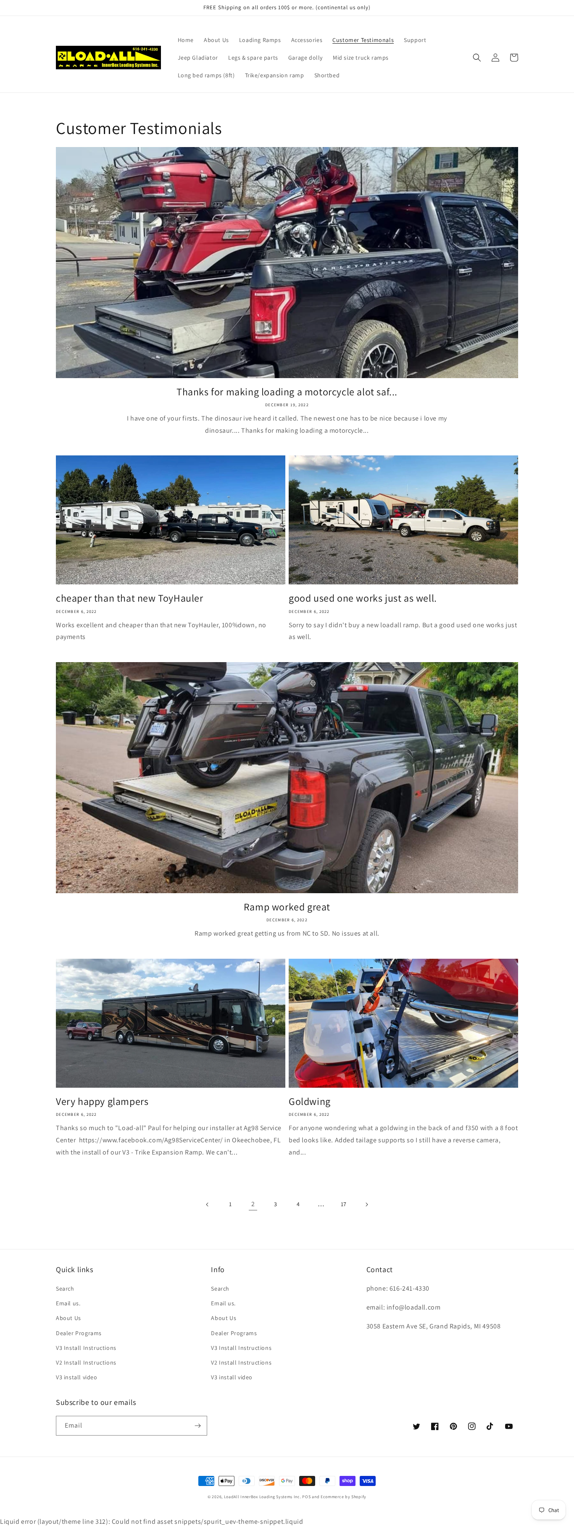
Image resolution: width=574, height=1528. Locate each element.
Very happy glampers (102, 1101)
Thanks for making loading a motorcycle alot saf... (287, 391)
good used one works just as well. (363, 598)
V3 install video (76, 1377)
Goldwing (310, 1101)
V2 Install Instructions (86, 1362)
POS (306, 1496)
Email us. (68, 1303)
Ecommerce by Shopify (343, 1496)
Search (65, 1288)
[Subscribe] (197, 1426)
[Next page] (366, 1204)
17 (344, 1204)
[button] (477, 57)
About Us (68, 1318)
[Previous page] (207, 1204)
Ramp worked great (287, 906)
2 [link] (253, 1203)
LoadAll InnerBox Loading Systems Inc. (262, 1496)
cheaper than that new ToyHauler (129, 598)
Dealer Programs (79, 1333)
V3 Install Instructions (86, 1348)
